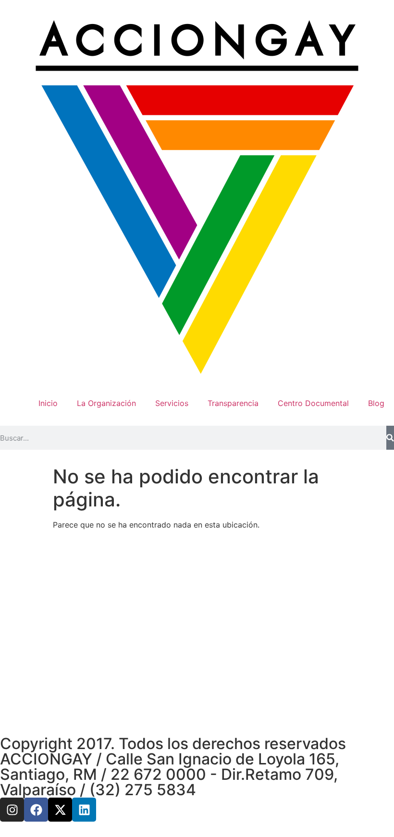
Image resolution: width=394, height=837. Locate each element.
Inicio (48, 403)
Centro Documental (313, 403)
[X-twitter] (60, 810)
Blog (376, 403)
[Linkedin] (84, 810)
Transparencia (233, 403)
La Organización (106, 403)
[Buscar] (390, 438)
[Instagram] (12, 810)
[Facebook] (36, 810)
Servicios (171, 403)
